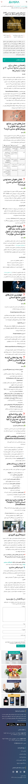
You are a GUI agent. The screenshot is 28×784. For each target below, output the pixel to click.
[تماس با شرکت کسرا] (1, 2)
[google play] (11, 724)
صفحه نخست (24, 6)
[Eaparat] (24, 772)
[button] (4, 60)
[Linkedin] (17, 772)
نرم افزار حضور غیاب (19, 245)
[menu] (26, 2)
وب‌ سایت (23, 635)
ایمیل (23, 629)
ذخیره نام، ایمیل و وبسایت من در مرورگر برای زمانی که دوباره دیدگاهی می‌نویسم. (15, 642)
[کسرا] (14, 2)
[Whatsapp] (20, 772)
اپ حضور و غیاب (7, 272)
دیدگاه (23, 606)
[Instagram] (13, 772)
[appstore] (21, 724)
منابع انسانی (17, 6)
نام (24, 624)
